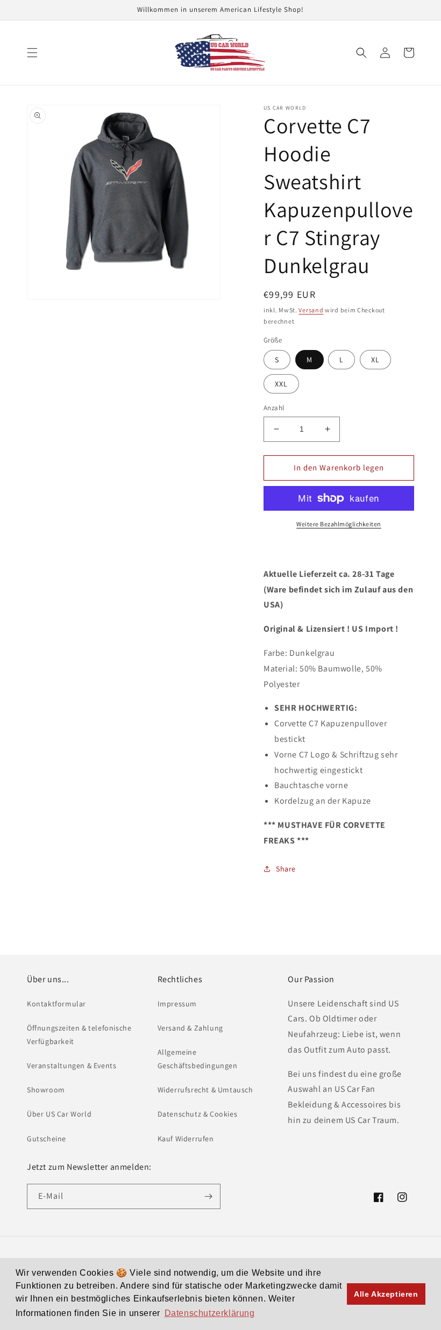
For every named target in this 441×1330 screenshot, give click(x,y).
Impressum (177, 1004)
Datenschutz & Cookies (198, 1114)
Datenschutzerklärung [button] (210, 1313)
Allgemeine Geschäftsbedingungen (198, 1058)
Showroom (46, 1090)
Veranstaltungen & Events (71, 1065)
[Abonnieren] (208, 1196)
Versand (310, 310)
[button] (32, 53)
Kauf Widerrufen (186, 1138)
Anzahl (274, 407)
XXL (281, 384)
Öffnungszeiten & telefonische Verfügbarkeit (79, 1034)
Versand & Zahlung (190, 1028)
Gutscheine (46, 1138)
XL (375, 359)
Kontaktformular (56, 1004)
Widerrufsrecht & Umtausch (205, 1090)
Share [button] (286, 869)
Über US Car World (59, 1114)
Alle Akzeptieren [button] (386, 1294)
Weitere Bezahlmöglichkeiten (338, 524)
